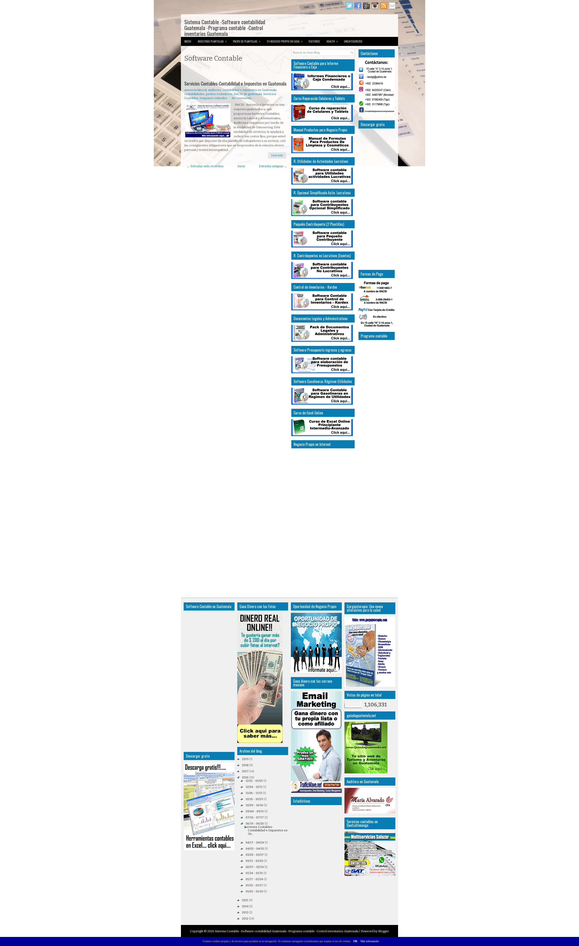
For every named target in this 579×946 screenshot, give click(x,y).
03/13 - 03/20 (254, 861)
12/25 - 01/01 (254, 780)
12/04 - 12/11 (254, 787)
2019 (245, 759)
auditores (214, 90)
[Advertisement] (237, 72)
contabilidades (194, 94)
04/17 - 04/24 (255, 842)
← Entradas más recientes (205, 166)
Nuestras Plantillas (212, 41)
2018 (245, 765)
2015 (245, 900)
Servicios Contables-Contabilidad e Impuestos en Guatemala (235, 83)
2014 (245, 906)
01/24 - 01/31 (254, 873)
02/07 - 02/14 (255, 867)
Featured (314, 41)
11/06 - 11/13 (254, 793)
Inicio (187, 41)
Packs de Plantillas (246, 41)
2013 (245, 912)
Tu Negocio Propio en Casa (284, 41)
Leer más (277, 155)
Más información (370, 941)
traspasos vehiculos (213, 98)
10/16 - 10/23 (254, 799)
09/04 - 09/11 (255, 811)
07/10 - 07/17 (255, 817)
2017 (245, 771)
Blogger (383, 931)
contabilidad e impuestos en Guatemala (249, 90)
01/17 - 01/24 (254, 879)
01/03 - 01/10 (254, 891)
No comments (242, 98)
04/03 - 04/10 (255, 848)
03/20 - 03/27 (255, 854)
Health (332, 41)
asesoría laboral (195, 90)
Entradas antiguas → (273, 166)
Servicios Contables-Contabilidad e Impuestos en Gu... (265, 830)
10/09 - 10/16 (254, 805)
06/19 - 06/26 (255, 823)
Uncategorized (353, 41)
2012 (245, 918)
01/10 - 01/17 (254, 885)
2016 (245, 777)
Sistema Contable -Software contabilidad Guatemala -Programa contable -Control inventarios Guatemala (224, 28)
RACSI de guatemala (248, 94)
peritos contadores (219, 94)
